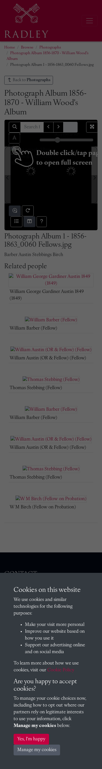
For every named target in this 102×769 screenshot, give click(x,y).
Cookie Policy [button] (60, 670)
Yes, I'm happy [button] (31, 739)
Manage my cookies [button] (36, 750)
